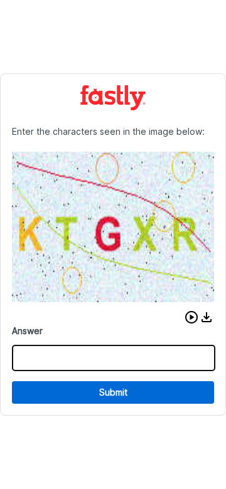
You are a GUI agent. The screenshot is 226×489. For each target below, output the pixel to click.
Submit (113, 392)
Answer (27, 330)
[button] (191, 317)
